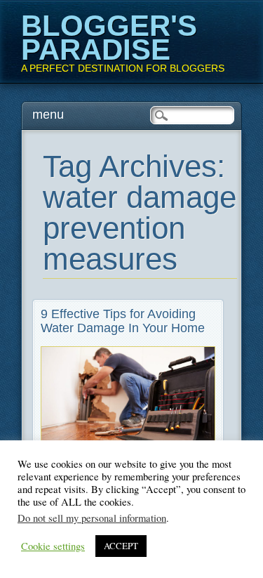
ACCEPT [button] (121, 545)
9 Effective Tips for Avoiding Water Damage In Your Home (123, 321)
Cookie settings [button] (53, 546)
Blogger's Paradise (109, 37)
